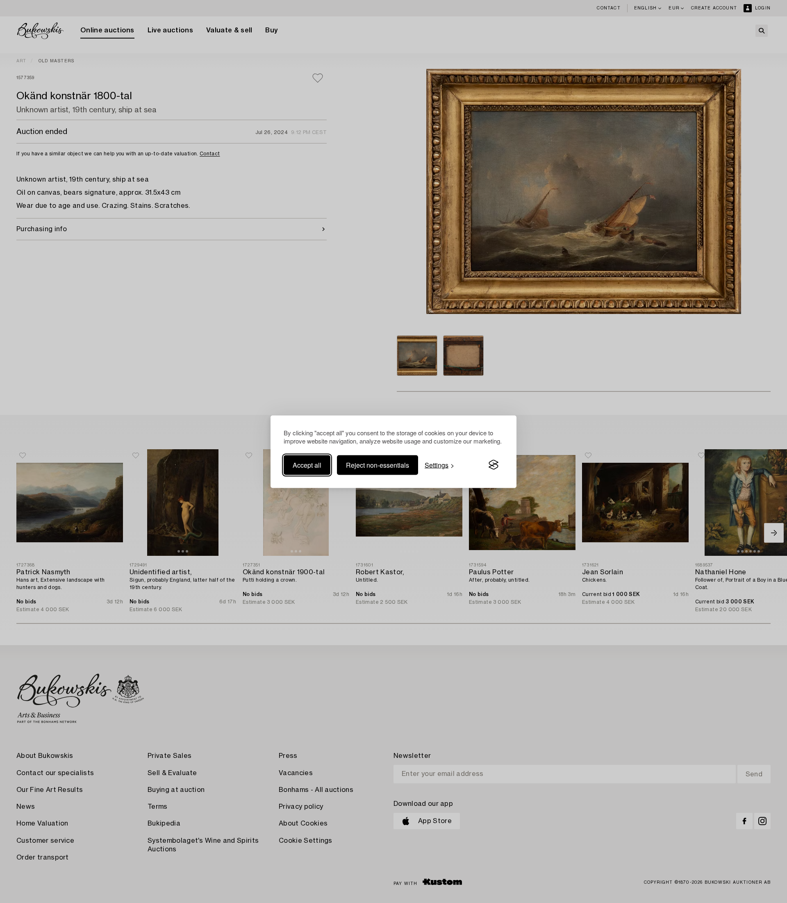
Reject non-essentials (377, 464)
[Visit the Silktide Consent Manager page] (493, 465)
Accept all (307, 464)
